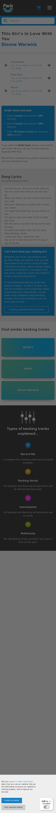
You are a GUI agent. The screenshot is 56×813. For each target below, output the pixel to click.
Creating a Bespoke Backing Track (26, 309)
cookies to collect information (20, 782)
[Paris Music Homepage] (7, 7)
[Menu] (51, 799)
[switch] (46, 807)
